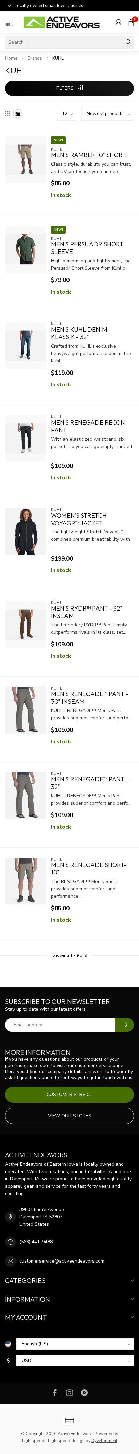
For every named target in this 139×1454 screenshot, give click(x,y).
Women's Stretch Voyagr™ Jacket (79, 519)
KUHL (58, 58)
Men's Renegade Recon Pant (88, 426)
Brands (35, 58)
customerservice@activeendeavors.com (61, 1261)
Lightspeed (33, 1440)
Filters (65, 88)
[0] (131, 22)
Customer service (69, 1094)
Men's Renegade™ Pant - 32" (90, 783)
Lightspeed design (66, 1440)
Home (11, 58)
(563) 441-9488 (36, 1242)
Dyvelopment (104, 1440)
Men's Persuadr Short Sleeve (87, 248)
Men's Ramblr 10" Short (88, 155)
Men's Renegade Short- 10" (89, 868)
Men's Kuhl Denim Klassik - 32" (79, 333)
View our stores (69, 1115)
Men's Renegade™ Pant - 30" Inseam (90, 697)
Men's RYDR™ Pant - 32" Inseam (86, 612)
